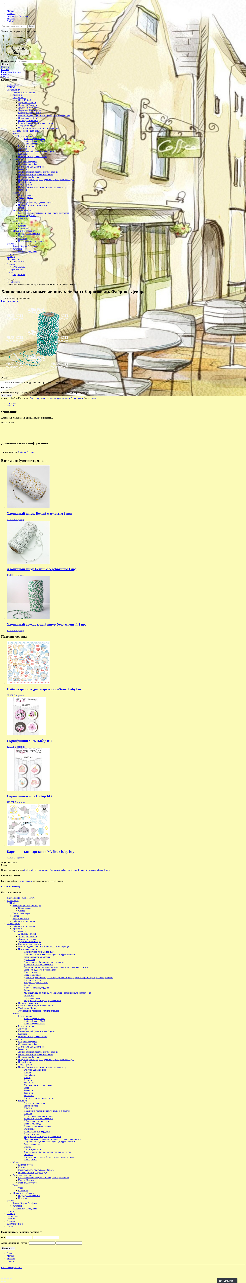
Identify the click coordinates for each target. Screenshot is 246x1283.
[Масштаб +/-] (11, 1278)
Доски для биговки (27, 105)
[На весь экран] (8, 1278)
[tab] (126, 403)
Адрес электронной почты (15, 1243)
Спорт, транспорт (32, 1149)
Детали (10, 405)
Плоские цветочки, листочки (38, 1085)
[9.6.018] (36, 373)
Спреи (21, 208)
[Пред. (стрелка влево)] (2, 1281)
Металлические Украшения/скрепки (35, 174)
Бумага (16, 133)
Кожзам (22, 226)
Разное (27, 990)
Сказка (27, 1147)
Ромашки (28, 1090)
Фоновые (28, 985)
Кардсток (22, 154)
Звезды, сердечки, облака (36, 982)
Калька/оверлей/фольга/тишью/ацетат (36, 151)
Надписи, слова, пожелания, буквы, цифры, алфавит (49, 954)
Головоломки (24, 908)
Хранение (17, 95)
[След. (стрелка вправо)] (5, 1281)
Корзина (11, 18)
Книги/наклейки (21, 918)
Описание (12, 403)
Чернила (22, 236)
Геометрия (29, 995)
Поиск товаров (8, 61)
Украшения (18, 159)
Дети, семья (29, 959)
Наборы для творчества (24, 92)
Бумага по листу (26, 146)
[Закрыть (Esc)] (2, 1278)
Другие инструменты (28, 107)
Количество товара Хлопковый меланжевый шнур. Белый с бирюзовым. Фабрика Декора (44, 392)
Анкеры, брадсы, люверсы (31, 167)
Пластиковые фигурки (29, 177)
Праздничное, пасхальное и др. (39, 952)
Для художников (15, 269)
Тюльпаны (29, 1095)
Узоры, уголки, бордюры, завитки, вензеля (44, 962)
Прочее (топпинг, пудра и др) (32, 205)
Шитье (10, 272)
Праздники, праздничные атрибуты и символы (47, 1111)
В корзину (6, 395)
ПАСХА (28, 1108)
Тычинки (28, 1093)
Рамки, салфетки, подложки (37, 957)
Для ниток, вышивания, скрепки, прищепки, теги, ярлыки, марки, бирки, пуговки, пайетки (68, 977)
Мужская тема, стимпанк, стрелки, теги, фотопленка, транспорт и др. (58, 993)
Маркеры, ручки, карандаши (26, 131)
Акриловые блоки (27, 102)
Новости (11, 1261)
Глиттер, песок (25, 195)
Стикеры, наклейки (27, 164)
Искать (5, 64)
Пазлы (16, 916)
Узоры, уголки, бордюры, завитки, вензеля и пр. (47, 1152)
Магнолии (29, 1082)
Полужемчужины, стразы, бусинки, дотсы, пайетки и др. (46, 179)
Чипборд (22, 190)
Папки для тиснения (28, 120)
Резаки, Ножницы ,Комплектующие (35, 123)
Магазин (11, 11)
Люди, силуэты (31, 1134)
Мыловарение (13, 259)
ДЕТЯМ (11, 87)
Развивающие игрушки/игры (27, 905)
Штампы (22, 238)
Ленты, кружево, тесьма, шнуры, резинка (38, 172)
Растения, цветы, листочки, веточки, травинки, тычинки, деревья (56, 967)
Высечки (22, 169)
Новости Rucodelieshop (10, 886)
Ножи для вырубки (27, 118)
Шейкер (28, 1113)
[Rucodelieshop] (17, 58)
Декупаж (11, 243)
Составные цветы (32, 980)
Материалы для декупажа (25, 251)
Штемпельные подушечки (31, 241)
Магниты (22, 218)
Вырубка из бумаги (27, 161)
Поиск (31, 26)
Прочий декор (25, 182)
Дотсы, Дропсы (25, 197)
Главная (11, 13)
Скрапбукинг (13, 90)
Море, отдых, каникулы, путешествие (42, 1136)
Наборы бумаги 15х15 (34, 138)
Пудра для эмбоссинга (29, 233)
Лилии (27, 1077)
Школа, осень (30, 972)
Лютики (28, 1080)
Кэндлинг (12, 264)
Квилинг (11, 254)
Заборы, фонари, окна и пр (37, 1121)
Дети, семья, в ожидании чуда (38, 1116)
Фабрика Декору (26, 452)
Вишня (27, 1072)
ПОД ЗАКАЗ (24, 100)
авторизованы (25, 881)
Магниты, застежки (27, 1183)
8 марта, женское (32, 998)
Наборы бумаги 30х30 (34, 143)
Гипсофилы (29, 1075)
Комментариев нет (10, 301)
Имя (3, 1237)
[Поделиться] (5, 1278)
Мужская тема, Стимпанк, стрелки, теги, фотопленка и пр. (52, 1139)
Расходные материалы (23, 210)
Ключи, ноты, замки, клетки (37, 1126)
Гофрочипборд (31, 1106)
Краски (21, 200)
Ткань (15, 220)
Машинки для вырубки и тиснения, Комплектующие (44, 115)
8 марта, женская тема (34, 1103)
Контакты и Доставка (17, 16)
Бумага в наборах (26, 136)
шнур (94, 398)
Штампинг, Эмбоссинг (24, 231)
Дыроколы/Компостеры (29, 110)
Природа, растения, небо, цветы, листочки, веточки (49, 1157)
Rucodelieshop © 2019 (11, 1267)
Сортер (21, 911)
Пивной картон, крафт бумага (32, 156)
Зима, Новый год (32, 975)
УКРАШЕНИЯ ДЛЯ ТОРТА (21, 898)
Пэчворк (11, 256)
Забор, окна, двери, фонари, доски (40, 970)
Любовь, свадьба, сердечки (37, 987)
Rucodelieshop (13, 282)
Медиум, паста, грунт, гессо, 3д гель (36, 202)
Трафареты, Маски (27, 125)
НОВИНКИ (13, 84)
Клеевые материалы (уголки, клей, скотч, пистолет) (43, 213)
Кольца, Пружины (27, 215)
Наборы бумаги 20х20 (34, 141)
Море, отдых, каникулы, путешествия (42, 1000)
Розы (26, 1088)
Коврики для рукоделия (29, 113)
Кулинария (29, 1129)
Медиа (16, 192)
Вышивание (13, 1216)
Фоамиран (23, 228)
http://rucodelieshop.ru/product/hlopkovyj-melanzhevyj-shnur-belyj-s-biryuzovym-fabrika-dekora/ (66, 870)
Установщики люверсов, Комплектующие (38, 128)
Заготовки (23, 149)
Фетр (20, 223)
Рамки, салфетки (32, 1144)
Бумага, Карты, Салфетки (25, 246)
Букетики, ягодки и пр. (35, 1070)
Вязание (11, 1218)
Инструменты (19, 97)
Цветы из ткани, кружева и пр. (39, 1098)
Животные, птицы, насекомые (38, 964)
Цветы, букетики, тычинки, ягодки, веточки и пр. (42, 187)
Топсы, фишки (25, 184)
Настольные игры (21, 913)
